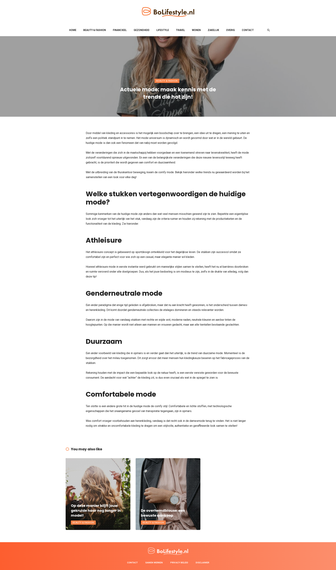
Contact (248, 30)
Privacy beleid (179, 562)
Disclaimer (202, 562)
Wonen (196, 30)
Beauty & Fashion (94, 30)
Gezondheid (141, 30)
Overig (230, 30)
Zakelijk (213, 30)
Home (72, 30)
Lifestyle (162, 30)
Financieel (120, 30)
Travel (180, 30)
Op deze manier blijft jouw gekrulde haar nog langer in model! (96, 510)
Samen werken (154, 562)
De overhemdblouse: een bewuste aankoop (163, 513)
